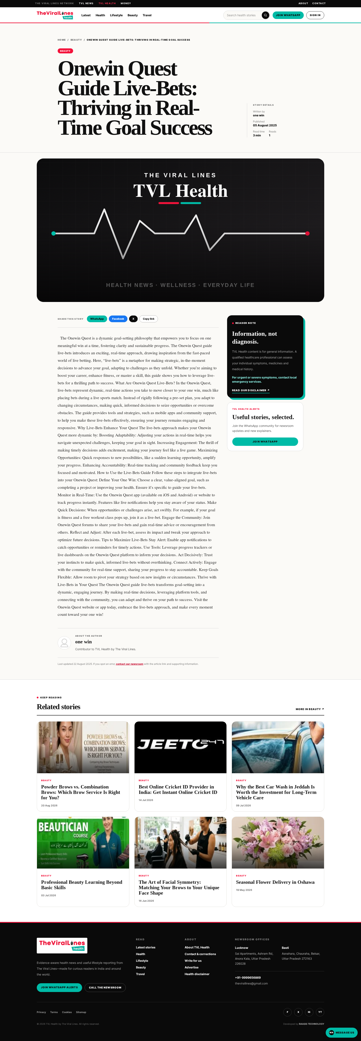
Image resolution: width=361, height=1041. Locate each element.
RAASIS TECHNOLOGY (311, 1023)
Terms (54, 1012)
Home (62, 39)
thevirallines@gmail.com (251, 983)
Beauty (133, 15)
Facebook (118, 318)
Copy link (148, 318)
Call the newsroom (105, 987)
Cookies (67, 1012)
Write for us (193, 960)
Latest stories (145, 947)
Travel (147, 15)
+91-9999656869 (248, 977)
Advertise (191, 967)
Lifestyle (116, 15)
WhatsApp (97, 318)
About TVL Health (197, 947)
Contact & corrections (200, 954)
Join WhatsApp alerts (59, 987)
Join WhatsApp (288, 15)
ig (309, 1012)
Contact (319, 3)
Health (100, 15)
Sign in (315, 15)
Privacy (41, 1012)
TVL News (86, 3)
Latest (86, 15)
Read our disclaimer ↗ (251, 390)
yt (320, 1012)
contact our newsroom (129, 663)
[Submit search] (265, 15)
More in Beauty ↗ (310, 709)
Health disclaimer (197, 974)
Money (126, 3)
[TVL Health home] (55, 15)
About (303, 3)
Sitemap (81, 1012)
